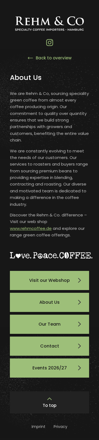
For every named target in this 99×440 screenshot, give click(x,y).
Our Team (49, 324)
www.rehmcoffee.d (29, 228)
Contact (49, 346)
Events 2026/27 (49, 368)
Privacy (60, 426)
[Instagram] (49, 42)
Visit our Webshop (49, 280)
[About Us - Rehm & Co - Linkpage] (49, 27)
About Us (49, 302)
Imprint (38, 426)
